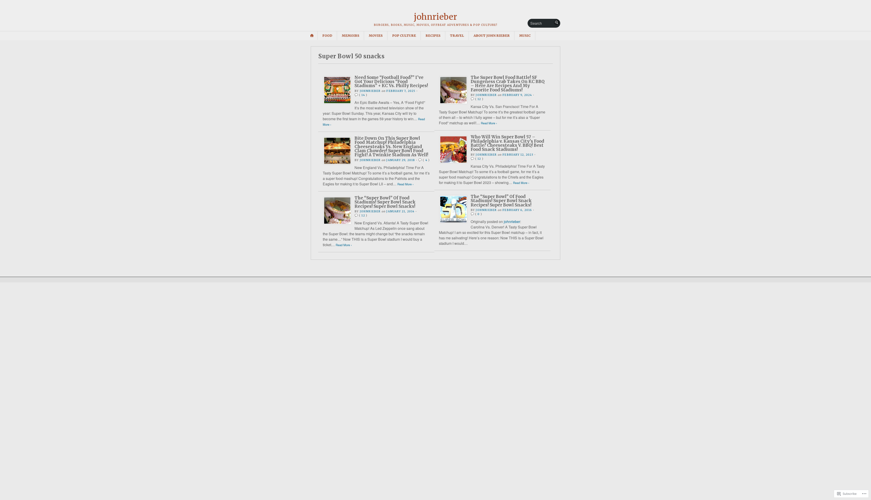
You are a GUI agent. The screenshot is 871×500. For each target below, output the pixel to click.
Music (525, 36)
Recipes (433, 36)
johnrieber (435, 17)
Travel (457, 36)
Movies (376, 36)
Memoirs (350, 36)
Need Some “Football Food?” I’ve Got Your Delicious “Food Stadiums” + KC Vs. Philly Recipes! (391, 81)
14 (363, 95)
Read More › (489, 123)
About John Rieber (492, 36)
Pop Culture (404, 36)
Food (327, 36)
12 (479, 99)
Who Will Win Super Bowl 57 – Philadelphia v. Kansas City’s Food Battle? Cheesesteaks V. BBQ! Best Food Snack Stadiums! (507, 143)
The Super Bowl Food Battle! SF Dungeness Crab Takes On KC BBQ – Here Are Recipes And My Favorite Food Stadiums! (508, 84)
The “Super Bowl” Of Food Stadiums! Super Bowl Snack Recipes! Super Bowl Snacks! (501, 201)
